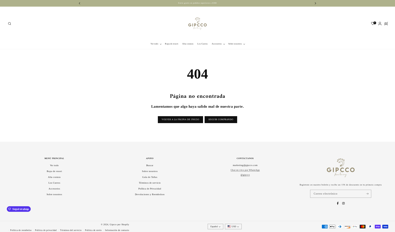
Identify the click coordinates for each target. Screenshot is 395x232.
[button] (9, 23)
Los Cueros (54, 182)
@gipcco (245, 174)
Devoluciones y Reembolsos (150, 194)
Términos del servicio (70, 230)
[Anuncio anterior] (79, 3)
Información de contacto (117, 230)
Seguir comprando (220, 120)
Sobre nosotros (54, 194)
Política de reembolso (20, 230)
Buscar (149, 165)
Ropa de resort (54, 171)
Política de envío (93, 230)
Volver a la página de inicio (180, 120)
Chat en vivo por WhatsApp (245, 170)
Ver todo (54, 165)
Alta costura (54, 177)
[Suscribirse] (367, 194)
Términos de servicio (150, 182)
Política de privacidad (46, 230)
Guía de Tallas (149, 177)
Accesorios (54, 188)
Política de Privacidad (149, 188)
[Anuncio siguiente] (315, 3)
